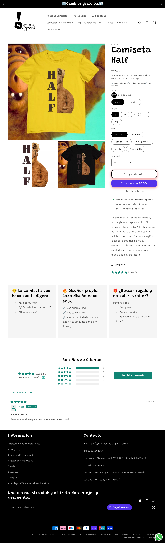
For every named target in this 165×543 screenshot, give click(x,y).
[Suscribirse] (62, 507)
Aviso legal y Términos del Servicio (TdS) (28, 483)
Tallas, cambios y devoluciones (24, 443)
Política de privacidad (109, 534)
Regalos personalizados (20, 460)
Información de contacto (133, 537)
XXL (117, 121)
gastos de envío (141, 75)
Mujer (118, 102)
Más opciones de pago (134, 191)
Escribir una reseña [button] (132, 375)
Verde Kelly (136, 148)
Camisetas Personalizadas (21, 455)
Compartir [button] (120, 264)
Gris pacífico (143, 141)
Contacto (13, 477)
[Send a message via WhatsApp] (159, 537)
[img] (19, 402)
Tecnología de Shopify (65, 534)
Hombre (133, 102)
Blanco (136, 134)
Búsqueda (13, 471)
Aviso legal (152, 537)
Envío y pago (14, 449)
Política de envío (150, 534)
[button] (58, 15)
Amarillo (119, 134)
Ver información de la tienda (130, 208)
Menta (118, 148)
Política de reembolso (87, 534)
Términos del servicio (131, 534)
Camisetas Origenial (47, 534)
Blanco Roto (121, 141)
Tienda (11, 466)
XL (144, 114)
